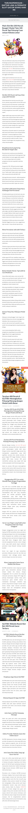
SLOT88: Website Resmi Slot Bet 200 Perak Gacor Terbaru (14, 626)
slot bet (10, 68)
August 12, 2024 (6, 631)
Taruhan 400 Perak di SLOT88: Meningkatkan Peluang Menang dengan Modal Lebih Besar (12, 399)
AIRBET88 (23, 787)
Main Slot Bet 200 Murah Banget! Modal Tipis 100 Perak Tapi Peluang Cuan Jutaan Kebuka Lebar (12, 29)
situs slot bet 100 (10, 79)
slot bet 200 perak (21, 445)
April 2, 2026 (5, 35)
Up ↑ (14, 810)
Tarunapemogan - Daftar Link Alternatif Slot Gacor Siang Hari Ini (14, 6)
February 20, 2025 (6, 406)
